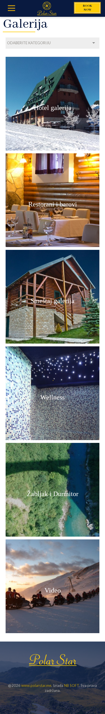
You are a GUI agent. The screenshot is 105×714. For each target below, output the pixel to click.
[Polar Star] (47, 8)
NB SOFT (71, 685)
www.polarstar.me (36, 685)
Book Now (87, 8)
